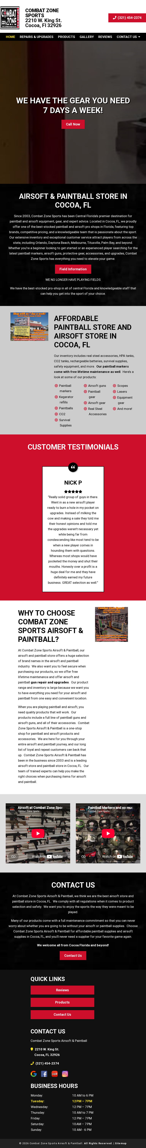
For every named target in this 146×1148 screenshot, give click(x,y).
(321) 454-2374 (129, 18)
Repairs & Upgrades (36, 37)
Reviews (105, 37)
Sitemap (121, 1143)
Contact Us (127, 37)
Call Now (73, 124)
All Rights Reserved (98, 1143)
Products (66, 37)
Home (10, 37)
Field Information (73, 269)
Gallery (87, 37)
